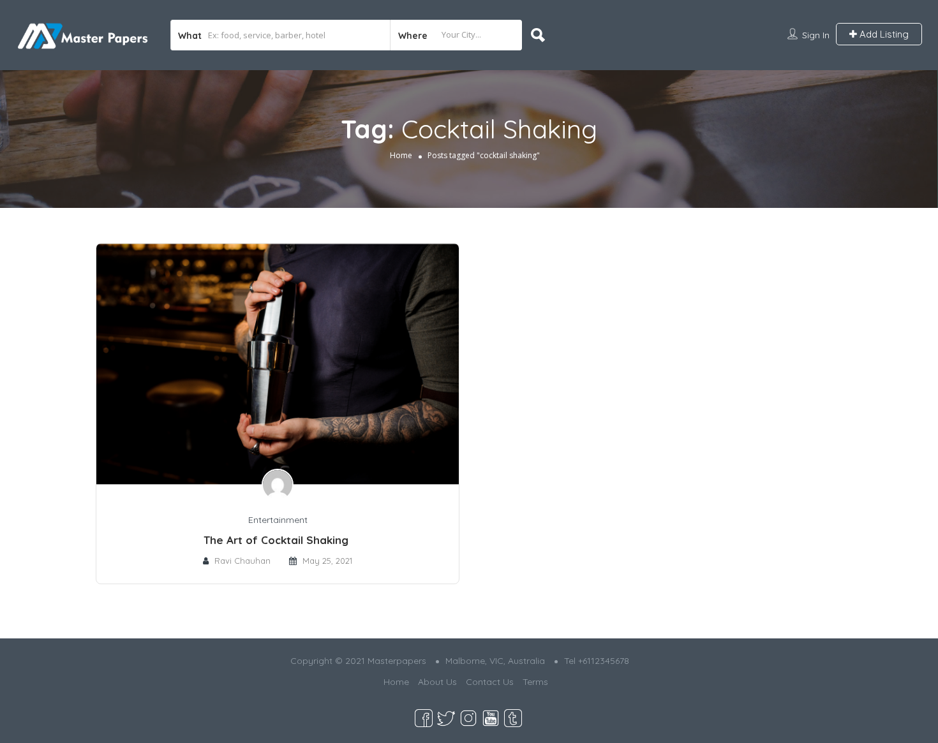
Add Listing (883, 34)
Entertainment (278, 520)
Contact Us (490, 682)
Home (401, 154)
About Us (437, 682)
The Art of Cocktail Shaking (278, 540)
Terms (535, 682)
